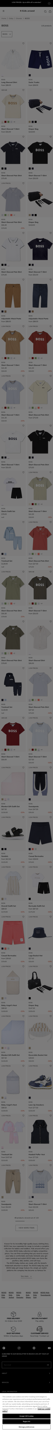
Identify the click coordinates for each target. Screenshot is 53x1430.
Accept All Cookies (26, 1416)
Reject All (26, 1421)
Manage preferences (26, 1427)
